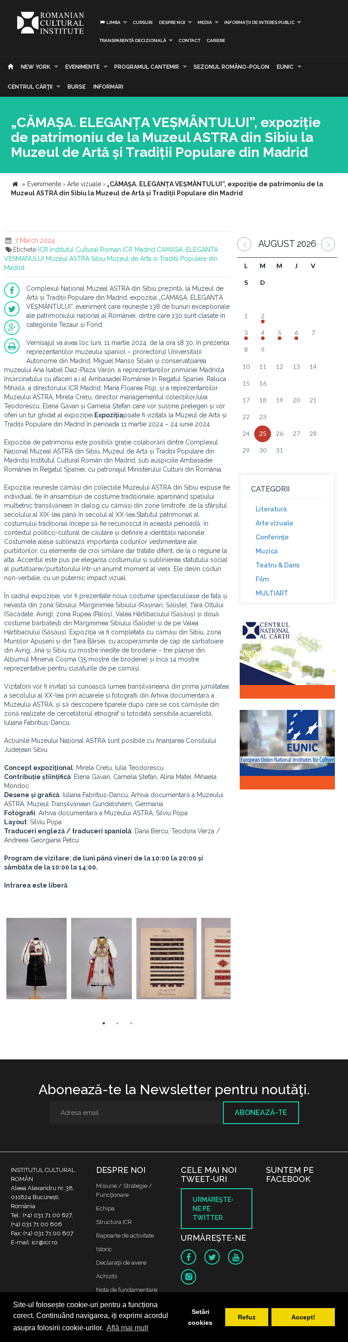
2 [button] (117, 1023)
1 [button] (103, 1023)
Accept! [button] (303, 1317)
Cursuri (143, 22)
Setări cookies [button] (200, 1317)
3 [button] (130, 1023)
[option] (36, 960)
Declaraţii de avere (121, 1262)
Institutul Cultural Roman (85, 249)
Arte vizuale (274, 523)
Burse (77, 87)
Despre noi (172, 22)
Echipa (105, 1208)
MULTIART (272, 593)
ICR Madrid (139, 249)
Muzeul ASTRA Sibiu (75, 258)
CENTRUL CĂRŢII (30, 87)
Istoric (104, 1249)
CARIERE (216, 40)
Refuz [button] (247, 1317)
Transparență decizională (132, 40)
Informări (108, 87)
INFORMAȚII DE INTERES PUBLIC (259, 22)
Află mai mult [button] (127, 1328)
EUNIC (285, 67)
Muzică (267, 551)
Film (262, 579)
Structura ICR (114, 1222)
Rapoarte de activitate (125, 1235)
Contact (189, 40)
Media (205, 22)
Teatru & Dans (278, 565)
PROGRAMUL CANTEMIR (146, 67)
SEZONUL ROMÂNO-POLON (231, 67)
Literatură (271, 509)
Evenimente (82, 67)
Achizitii (106, 1276)
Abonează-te (261, 1112)
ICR (43, 249)
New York (35, 67)
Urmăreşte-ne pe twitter (213, 1208)
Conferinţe (272, 537)
